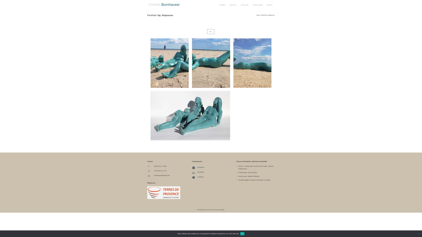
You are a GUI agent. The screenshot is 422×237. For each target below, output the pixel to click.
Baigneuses (271, 15)
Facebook (200, 177)
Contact (270, 5)
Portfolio (233, 5)
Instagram (200, 167)
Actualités (244, 5)
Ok (242, 233)
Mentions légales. (219, 209)
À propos (222, 5)
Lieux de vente (258, 5)
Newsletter (200, 172)
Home (258, 15)
